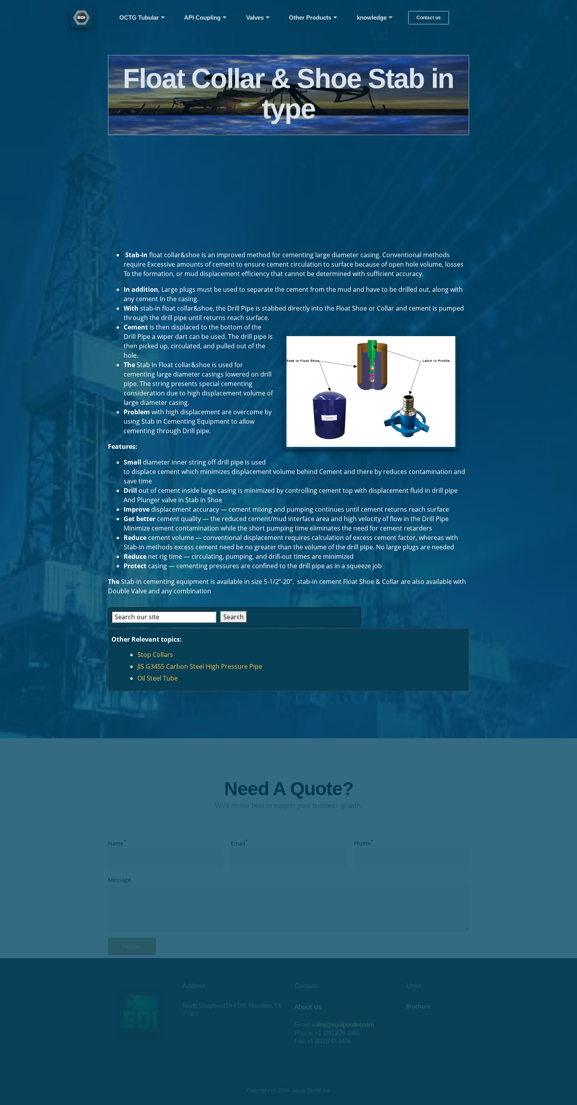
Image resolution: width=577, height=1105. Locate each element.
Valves (255, 17)
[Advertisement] (288, 190)
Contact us (428, 17)
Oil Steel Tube (157, 678)
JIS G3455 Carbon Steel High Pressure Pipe (199, 666)
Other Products (310, 17)
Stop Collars (155, 654)
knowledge (372, 17)
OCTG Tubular (139, 17)
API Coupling (202, 17)
